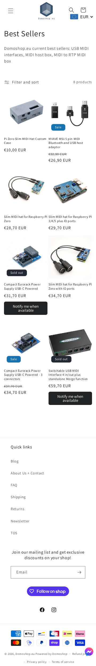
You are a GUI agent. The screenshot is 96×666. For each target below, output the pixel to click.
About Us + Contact (27, 473)
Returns (17, 508)
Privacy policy (37, 662)
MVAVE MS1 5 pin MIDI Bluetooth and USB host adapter (66, 143)
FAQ (14, 485)
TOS (14, 533)
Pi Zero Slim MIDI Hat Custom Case (25, 141)
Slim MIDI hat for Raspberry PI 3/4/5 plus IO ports (70, 219)
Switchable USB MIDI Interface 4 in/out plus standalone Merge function (68, 375)
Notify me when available (26, 308)
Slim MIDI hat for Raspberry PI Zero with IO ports (70, 286)
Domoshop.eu (25, 653)
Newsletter (20, 521)
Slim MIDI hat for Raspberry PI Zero (25, 219)
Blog (14, 461)
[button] (11, 11)
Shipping (18, 497)
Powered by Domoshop (51, 653)
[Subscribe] (79, 572)
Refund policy (81, 654)
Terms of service (63, 662)
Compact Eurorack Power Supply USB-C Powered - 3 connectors (23, 375)
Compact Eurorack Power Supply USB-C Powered (22, 286)
